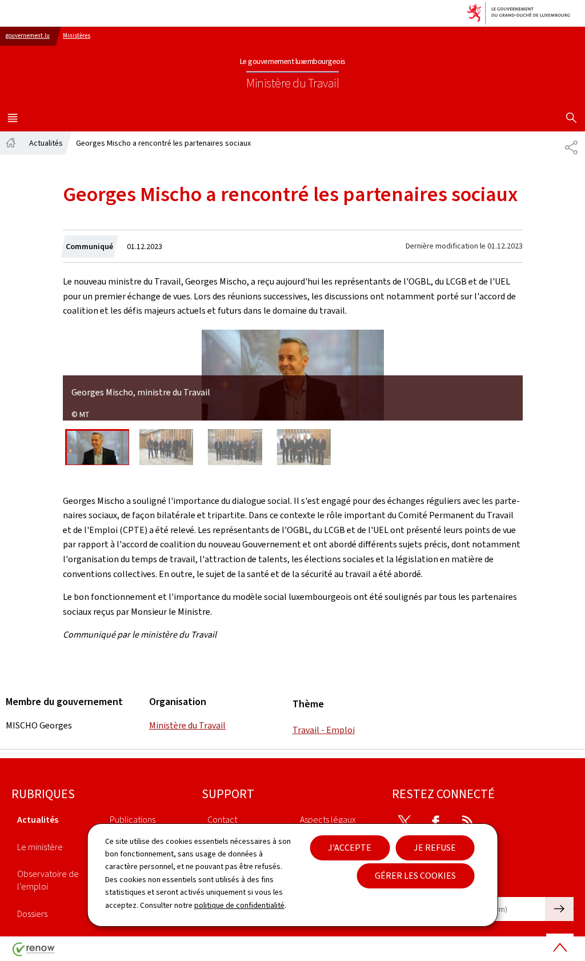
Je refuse (435, 848)
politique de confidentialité (239, 905)
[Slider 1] (97, 447)
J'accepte (349, 848)
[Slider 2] (166, 447)
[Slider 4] (304, 447)
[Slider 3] (235, 447)
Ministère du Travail (187, 725)
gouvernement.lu (28, 35)
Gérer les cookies (415, 876)
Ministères (76, 35)
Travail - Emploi (323, 730)
